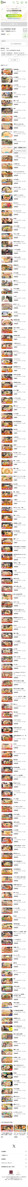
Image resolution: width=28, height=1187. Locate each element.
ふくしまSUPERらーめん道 (8, 28)
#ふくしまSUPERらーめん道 (13, 50)
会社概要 (3, 1151)
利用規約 (3, 1159)
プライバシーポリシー (6, 1162)
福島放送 (3, 48)
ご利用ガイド (4, 1155)
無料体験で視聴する (14, 16)
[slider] (8, 34)
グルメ (7, 48)
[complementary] (14, 13)
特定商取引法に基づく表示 (7, 1166)
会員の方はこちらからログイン (14, 18)
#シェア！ (3, 50)
